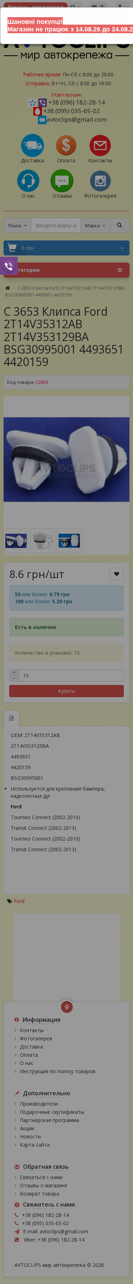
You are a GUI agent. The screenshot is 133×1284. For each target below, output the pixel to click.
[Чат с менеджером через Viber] (9, 265)
